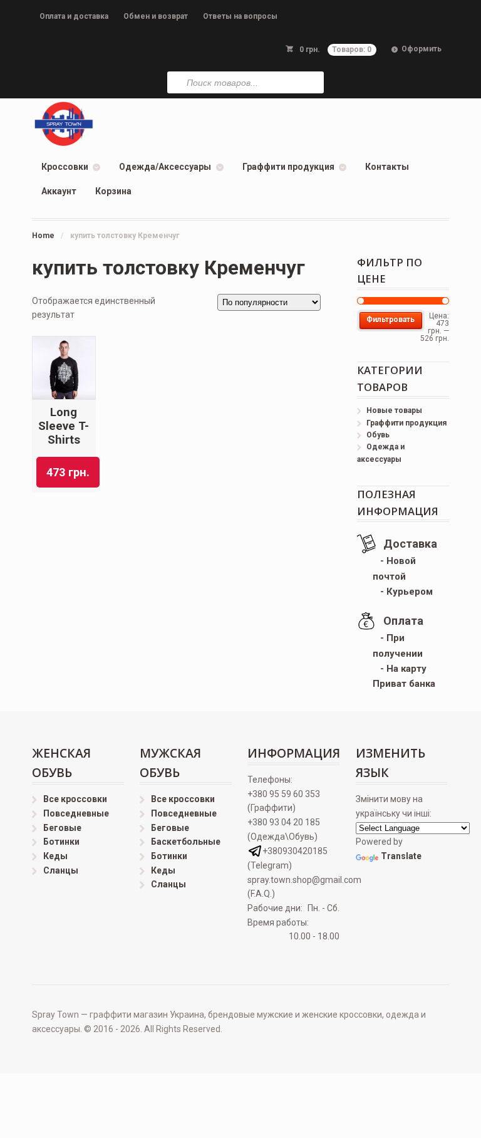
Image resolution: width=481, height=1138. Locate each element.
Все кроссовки (75, 799)
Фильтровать (390, 319)
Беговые (62, 828)
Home (43, 235)
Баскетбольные (185, 842)
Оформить (421, 48)
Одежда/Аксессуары (165, 167)
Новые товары (394, 410)
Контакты (387, 167)
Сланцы (60, 870)
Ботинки (61, 842)
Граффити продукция (288, 167)
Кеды (55, 856)
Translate (401, 856)
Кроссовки (64, 167)
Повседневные (76, 813)
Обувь (378, 435)
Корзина (113, 191)
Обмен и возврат (155, 16)
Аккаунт (58, 191)
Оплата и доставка (73, 16)
